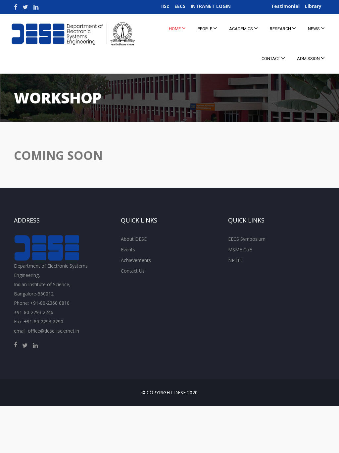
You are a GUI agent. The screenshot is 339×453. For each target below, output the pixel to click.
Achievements (136, 260)
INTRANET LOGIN (211, 6)
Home (175, 28)
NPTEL (235, 260)
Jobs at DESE (251, 6)
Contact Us (133, 271)
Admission (309, 58)
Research (281, 28)
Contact (271, 58)
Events (128, 249)
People (205, 28)
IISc (165, 6)
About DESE (134, 239)
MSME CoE (240, 249)
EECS (179, 6)
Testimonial (285, 6)
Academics (241, 28)
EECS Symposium (247, 239)
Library (313, 6)
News (314, 28)
